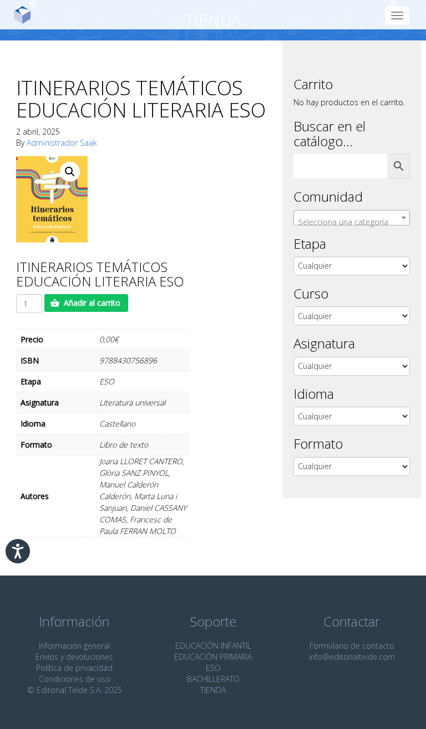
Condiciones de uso (74, 679)
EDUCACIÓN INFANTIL (213, 645)
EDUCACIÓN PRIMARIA (213, 656)
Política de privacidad (74, 668)
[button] (70, 172)
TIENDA (213, 690)
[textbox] (351, 222)
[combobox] (351, 217)
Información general (74, 645)
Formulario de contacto (352, 645)
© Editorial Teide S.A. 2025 (74, 690)
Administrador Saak (62, 142)
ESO (213, 668)
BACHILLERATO (213, 679)
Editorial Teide (26, 15)
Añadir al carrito (92, 302)
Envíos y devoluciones (74, 656)
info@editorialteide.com (352, 656)
